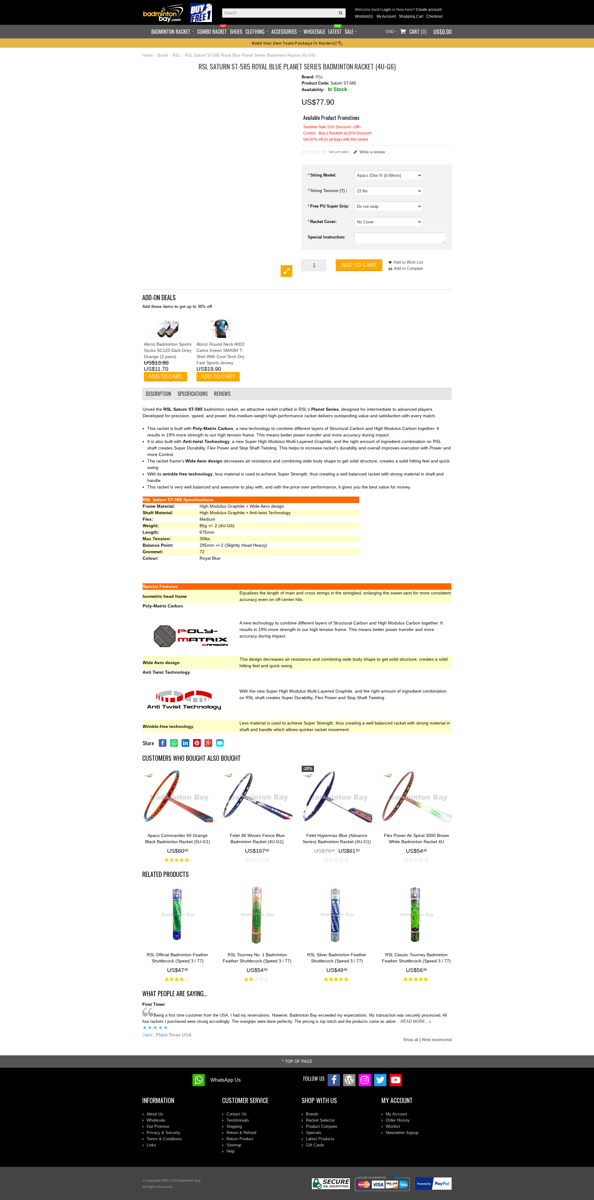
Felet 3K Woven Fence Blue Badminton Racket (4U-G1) (257, 838)
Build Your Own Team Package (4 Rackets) (295, 43)
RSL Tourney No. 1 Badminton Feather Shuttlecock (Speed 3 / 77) (257, 957)
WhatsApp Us (225, 1080)
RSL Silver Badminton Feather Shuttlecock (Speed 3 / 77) (336, 957)
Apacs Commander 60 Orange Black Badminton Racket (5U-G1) (177, 838)
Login (386, 9)
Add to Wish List (408, 262)
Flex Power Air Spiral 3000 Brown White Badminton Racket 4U (416, 838)
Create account (428, 9)
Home (147, 55)
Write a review (372, 152)
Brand (162, 55)
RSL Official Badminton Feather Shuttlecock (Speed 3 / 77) (177, 957)
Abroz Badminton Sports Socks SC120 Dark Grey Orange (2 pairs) (168, 350)
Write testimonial (437, 1039)
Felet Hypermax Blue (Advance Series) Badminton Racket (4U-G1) (337, 838)
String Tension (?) (328, 190)
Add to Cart (359, 265)
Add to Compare (408, 268)
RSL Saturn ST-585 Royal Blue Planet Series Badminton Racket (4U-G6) (250, 55)
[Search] (341, 13)
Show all (410, 1039)
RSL (176, 55)
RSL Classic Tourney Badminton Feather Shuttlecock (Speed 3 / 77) (416, 957)
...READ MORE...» (414, 1021)
